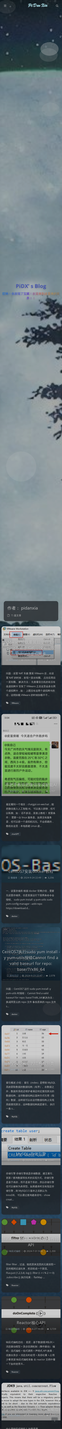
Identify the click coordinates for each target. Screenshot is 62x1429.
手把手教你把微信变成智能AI (31, 784)
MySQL (15, 1116)
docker (14, 916)
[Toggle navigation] (57, 5)
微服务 (14, 877)
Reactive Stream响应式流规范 (31, 1409)
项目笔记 (14, 791)
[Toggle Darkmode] (54, 1420)
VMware (15, 703)
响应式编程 (14, 1251)
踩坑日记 (13, 660)
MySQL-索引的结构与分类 (31, 1063)
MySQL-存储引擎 (31, 1154)
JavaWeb (14, 1069)
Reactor (15, 1285)
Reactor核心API (31, 1322)
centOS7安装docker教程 (31, 871)
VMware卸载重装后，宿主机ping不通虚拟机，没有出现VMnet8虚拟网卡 (31, 647)
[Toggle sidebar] (5, 5)
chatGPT (15, 834)
